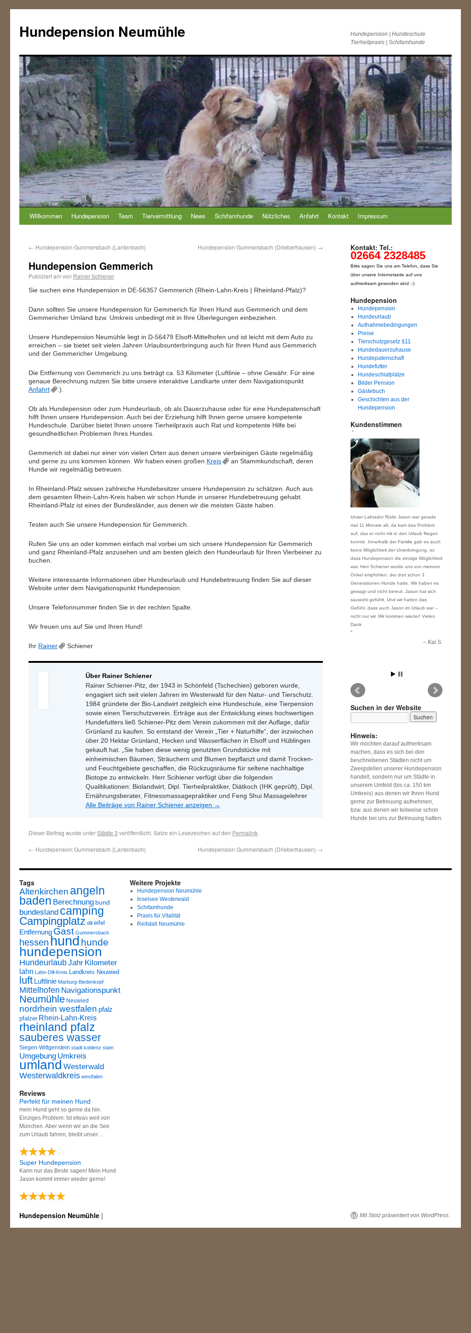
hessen (34, 942)
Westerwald (83, 1066)
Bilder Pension (376, 383)
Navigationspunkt (91, 990)
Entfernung (35, 932)
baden (35, 900)
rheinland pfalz (57, 1026)
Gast (63, 931)
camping (82, 911)
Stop (400, 674)
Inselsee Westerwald (163, 899)
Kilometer (101, 962)
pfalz (105, 1009)
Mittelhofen (39, 990)
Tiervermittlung (162, 215)
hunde (95, 942)
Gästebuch (371, 391)
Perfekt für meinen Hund (55, 1101)
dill (89, 923)
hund (65, 940)
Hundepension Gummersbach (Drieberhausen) (260, 247)
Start (393, 674)
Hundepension (90, 215)
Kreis (214, 461)
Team (125, 215)
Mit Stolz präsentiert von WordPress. (405, 1215)
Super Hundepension (50, 1162)
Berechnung (73, 902)
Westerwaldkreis (49, 1075)
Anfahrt (309, 215)
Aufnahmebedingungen (387, 325)
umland (40, 1065)
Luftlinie (45, 981)
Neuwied (77, 1000)
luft (26, 980)
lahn (26, 971)
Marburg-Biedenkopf (80, 982)
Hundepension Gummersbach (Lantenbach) (87, 247)
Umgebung (37, 1055)
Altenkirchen (44, 891)
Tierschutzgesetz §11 (384, 341)
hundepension (60, 952)
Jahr (75, 962)
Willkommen (45, 215)
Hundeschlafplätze (381, 374)
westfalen (92, 1076)
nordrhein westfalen (58, 1009)
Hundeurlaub (374, 316)
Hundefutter (372, 366)
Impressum (373, 215)
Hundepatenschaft (381, 358)
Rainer (47, 645)
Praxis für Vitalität (158, 915)
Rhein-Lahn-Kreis (68, 1018)
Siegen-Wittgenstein (44, 1047)
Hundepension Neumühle (102, 31)
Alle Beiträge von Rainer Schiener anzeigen (153, 805)
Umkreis (71, 1056)
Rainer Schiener (93, 276)
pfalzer (28, 1018)
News (198, 215)
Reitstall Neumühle (161, 924)
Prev (357, 690)
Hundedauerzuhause (384, 350)
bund (102, 902)
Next (435, 690)
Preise (366, 333)
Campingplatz (52, 921)
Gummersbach (92, 932)
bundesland (38, 912)
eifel (99, 922)
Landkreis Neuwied (94, 971)
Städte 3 (107, 833)
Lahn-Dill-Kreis (51, 972)
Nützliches (276, 215)
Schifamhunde (234, 215)
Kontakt (338, 215)
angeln (87, 890)
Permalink (245, 833)
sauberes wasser (60, 1037)
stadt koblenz (86, 1047)
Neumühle (42, 999)
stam (108, 1047)
